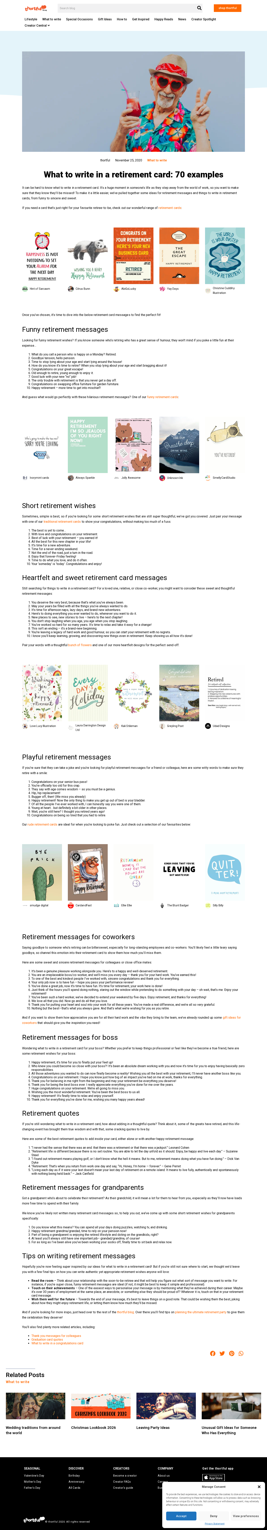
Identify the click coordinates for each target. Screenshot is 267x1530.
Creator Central (36, 25)
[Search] (199, 8)
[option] (42, 260)
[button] (259, 1487)
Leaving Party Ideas (153, 1427)
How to (122, 19)
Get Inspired (140, 19)
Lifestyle (31, 19)
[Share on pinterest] (232, 1353)
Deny (213, 1516)
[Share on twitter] (222, 1353)
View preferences (246, 1516)
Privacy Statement (215, 1523)
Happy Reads (163, 19)
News (182, 19)
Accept (181, 1516)
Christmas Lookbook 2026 (93, 1427)
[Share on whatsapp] (241, 1353)
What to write (51, 19)
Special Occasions (79, 19)
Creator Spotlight (203, 19)
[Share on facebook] (213, 1353)
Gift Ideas (105, 19)
